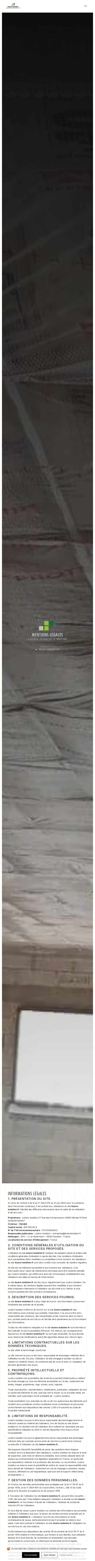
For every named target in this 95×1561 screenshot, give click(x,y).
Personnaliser (66, 1555)
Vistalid (23, 1224)
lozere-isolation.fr (35, 1253)
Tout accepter (30, 1555)
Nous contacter (49, 649)
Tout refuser (49, 1555)
